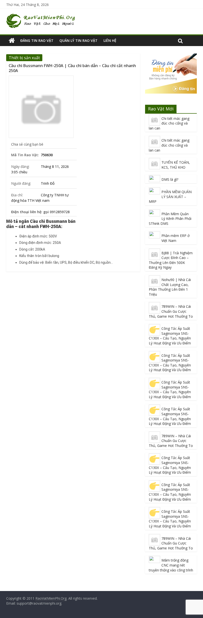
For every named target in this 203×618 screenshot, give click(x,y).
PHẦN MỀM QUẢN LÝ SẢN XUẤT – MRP (170, 196)
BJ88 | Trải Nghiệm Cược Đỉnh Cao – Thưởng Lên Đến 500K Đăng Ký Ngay (171, 260)
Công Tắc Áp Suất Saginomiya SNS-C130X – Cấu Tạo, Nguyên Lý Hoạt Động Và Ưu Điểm (170, 335)
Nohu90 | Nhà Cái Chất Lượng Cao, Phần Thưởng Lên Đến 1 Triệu (170, 287)
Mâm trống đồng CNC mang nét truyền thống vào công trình (171, 565)
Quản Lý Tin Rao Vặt (78, 40)
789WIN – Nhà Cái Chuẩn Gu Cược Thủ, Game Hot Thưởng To (171, 311)
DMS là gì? (169, 179)
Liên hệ (109, 40)
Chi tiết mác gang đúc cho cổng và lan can (169, 123)
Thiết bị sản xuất (24, 57)
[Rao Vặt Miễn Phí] (11, 40)
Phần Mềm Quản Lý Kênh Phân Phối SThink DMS (170, 218)
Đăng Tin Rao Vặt (36, 40)
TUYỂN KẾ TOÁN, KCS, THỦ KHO (175, 165)
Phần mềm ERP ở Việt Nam (175, 238)
